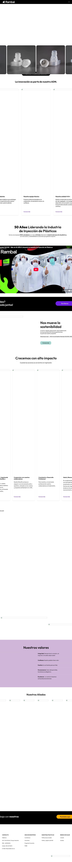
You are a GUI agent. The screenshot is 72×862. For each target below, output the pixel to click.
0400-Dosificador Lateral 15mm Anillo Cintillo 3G (21, 60)
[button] (2, 24)
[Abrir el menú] (69, 2)
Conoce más (27, 211)
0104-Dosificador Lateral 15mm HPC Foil (50, 60)
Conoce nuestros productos (36, 74)
